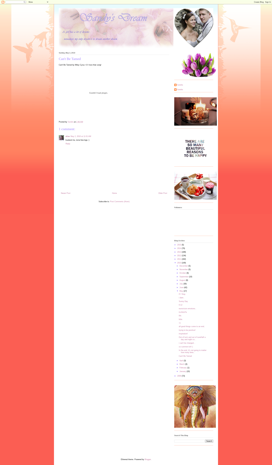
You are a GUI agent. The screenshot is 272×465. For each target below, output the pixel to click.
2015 (179, 245)
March (182, 364)
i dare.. (181, 298)
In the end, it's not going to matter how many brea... (192, 351)
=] (179, 323)
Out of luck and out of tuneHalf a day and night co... (192, 338)
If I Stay (182, 294)
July (181, 284)
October (183, 273)
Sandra (180, 85)
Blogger (148, 459)
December (183, 266)
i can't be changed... (187, 343)
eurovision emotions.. (187, 308)
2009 (179, 376)
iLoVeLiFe (183, 312)
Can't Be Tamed (185, 356)
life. (180, 316)
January (183, 371)
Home (114, 193)
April (181, 361)
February (183, 368)
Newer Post (65, 193)
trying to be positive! (187, 330)
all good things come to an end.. (192, 326)
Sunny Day (183, 301)
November (183, 269)
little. (181, 319)
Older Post (162, 193)
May (181, 291)
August (182, 280)
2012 (179, 255)
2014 (179, 248)
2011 (179, 259)
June (181, 287)
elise (68, 136)
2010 (179, 263)
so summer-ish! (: (186, 347)
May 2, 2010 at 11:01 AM (81, 136)
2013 (179, 252)
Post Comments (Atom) (119, 201)
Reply (68, 144)
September (184, 277)
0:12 (180, 305)
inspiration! (183, 334)
